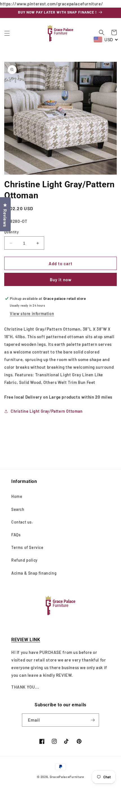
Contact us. (22, 522)
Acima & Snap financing (34, 573)
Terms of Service (27, 547)
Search (17, 509)
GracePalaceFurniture (67, 777)
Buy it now (60, 279)
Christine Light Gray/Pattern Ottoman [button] (47, 411)
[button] (7, 33)
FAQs (16, 534)
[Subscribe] (92, 720)
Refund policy (24, 560)
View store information (32, 313)
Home (16, 496)
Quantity (11, 232)
